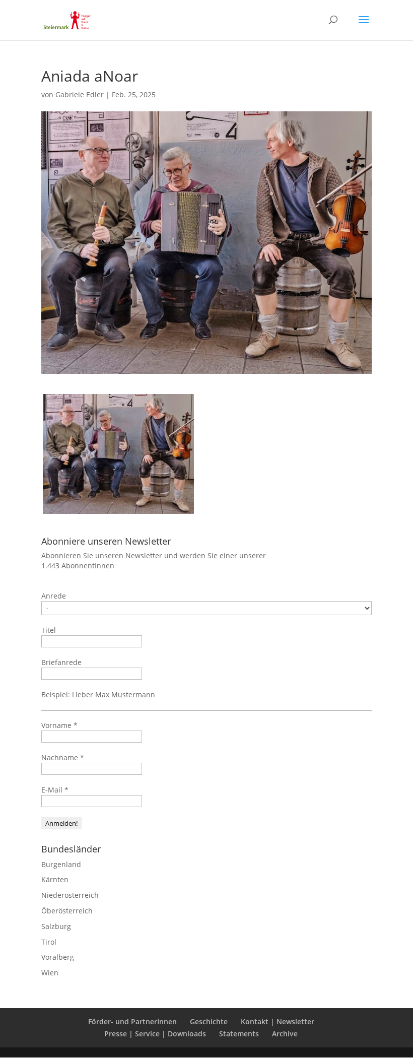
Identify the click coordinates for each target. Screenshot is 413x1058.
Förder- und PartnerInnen (132, 1021)
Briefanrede (61, 662)
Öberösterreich (67, 910)
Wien (49, 972)
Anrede (53, 596)
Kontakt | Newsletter (277, 1021)
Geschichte (209, 1021)
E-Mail (54, 790)
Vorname (59, 725)
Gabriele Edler (79, 94)
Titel (48, 630)
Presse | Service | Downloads (155, 1033)
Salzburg (56, 926)
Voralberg (57, 957)
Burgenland (61, 864)
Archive (285, 1033)
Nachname (62, 757)
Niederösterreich (70, 895)
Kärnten (54, 879)
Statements (239, 1033)
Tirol (48, 942)
